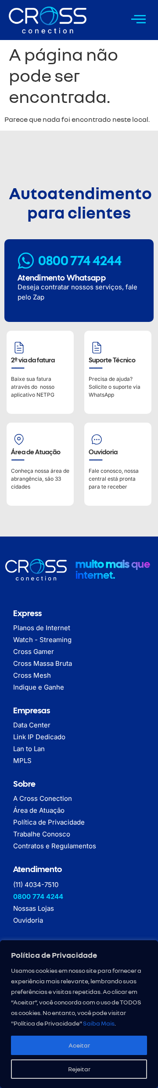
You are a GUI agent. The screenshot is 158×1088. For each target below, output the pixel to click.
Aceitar (79, 1045)
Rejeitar (79, 1069)
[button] (139, 19)
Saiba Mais (99, 1023)
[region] (79, 1014)
